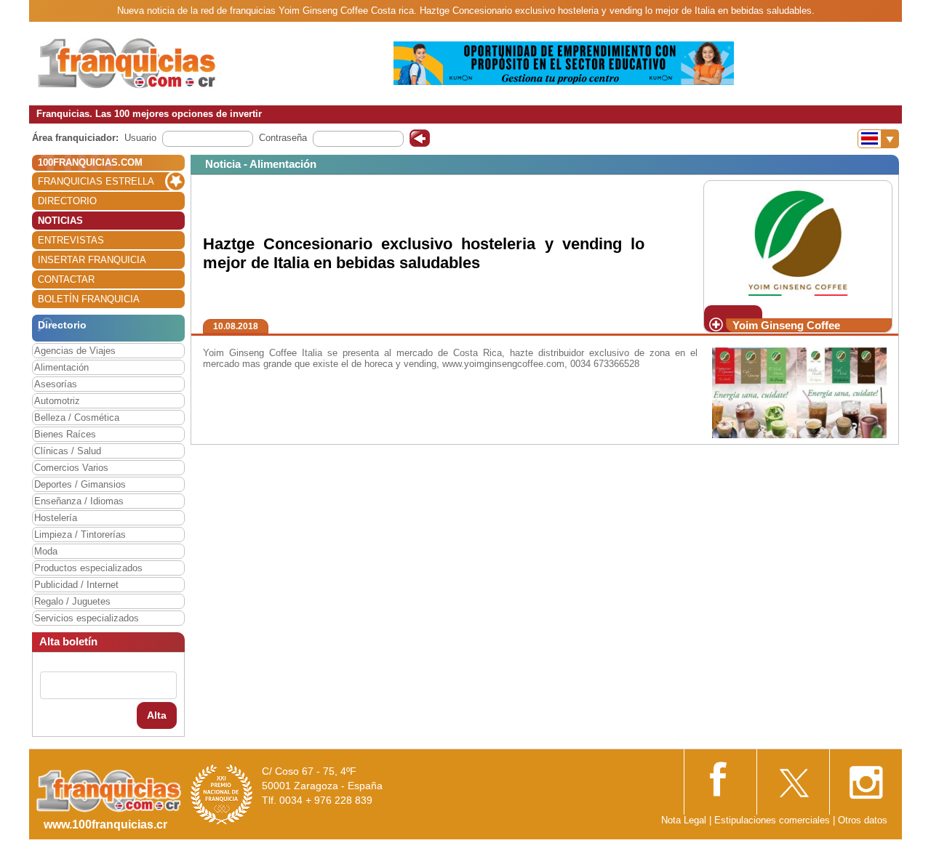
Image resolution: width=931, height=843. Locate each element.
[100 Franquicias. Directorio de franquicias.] (127, 62)
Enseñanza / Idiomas (79, 501)
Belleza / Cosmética (76, 417)
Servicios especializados (86, 618)
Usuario (140, 137)
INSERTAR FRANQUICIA (92, 259)
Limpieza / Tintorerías (80, 534)
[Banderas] (878, 138)
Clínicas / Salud (67, 450)
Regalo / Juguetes (72, 601)
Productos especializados (88, 567)
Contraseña (283, 137)
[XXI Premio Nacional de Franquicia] (222, 793)
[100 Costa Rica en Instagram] (865, 778)
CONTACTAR (66, 279)
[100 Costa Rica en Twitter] (792, 778)
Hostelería (55, 517)
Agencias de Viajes (75, 350)
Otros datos (862, 820)
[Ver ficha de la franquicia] (797, 242)
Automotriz (57, 400)
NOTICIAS (60, 220)
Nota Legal (683, 820)
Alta (157, 715)
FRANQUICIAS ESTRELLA (96, 181)
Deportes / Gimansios (80, 484)
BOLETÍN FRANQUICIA (89, 299)
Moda (45, 551)
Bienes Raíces (65, 434)
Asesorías (55, 384)
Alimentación (61, 367)
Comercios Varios (71, 467)
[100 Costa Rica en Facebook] (720, 777)
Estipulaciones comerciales (773, 820)
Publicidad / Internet (76, 584)
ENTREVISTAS (71, 240)
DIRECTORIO (67, 200)
